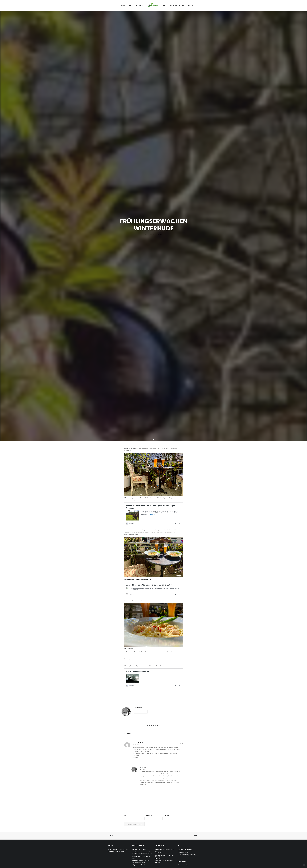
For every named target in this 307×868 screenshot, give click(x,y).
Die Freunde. (173, 5)
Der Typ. (165, 5)
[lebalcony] (153, 5)
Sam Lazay (159, 339)
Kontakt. (190, 5)
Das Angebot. (140, 5)
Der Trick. (131, 5)
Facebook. (182, 5)
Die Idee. (123, 5)
